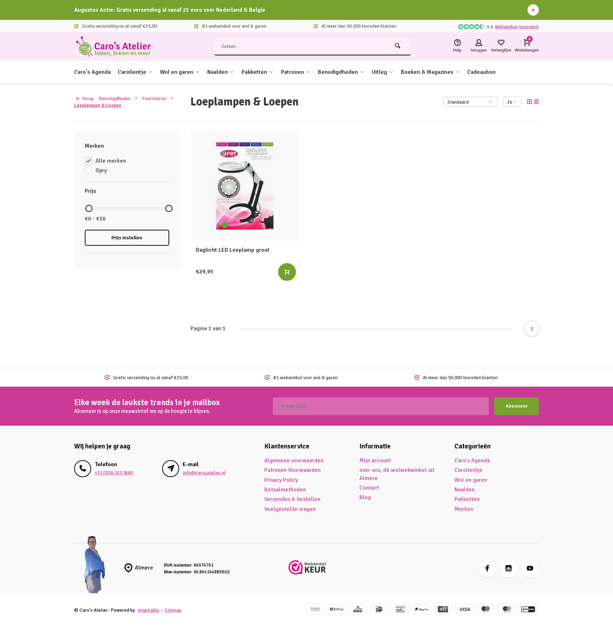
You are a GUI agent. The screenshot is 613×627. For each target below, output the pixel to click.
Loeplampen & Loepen (97, 105)
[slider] (88, 208)
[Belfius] (337, 610)
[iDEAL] (379, 610)
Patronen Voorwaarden (292, 470)
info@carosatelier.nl (204, 473)
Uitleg (379, 72)
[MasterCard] (507, 610)
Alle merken (110, 160)
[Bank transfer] (315, 610)
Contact (369, 487)
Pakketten (254, 72)
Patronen (292, 72)
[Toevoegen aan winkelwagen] (287, 272)
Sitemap (173, 610)
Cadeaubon (481, 72)
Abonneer (517, 406)
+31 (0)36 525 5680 (114, 473)
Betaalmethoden (285, 489)
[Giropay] (528, 610)
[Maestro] (486, 610)
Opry (101, 170)
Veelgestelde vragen (290, 509)
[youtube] (530, 568)
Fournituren (154, 99)
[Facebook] (487, 568)
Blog (365, 497)
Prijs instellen (126, 238)
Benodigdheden (338, 72)
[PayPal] (422, 610)
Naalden (217, 72)
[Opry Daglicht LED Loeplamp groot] (245, 186)
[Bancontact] (400, 610)
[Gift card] (443, 610)
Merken (463, 509)
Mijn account (375, 460)
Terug (87, 99)
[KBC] (358, 610)
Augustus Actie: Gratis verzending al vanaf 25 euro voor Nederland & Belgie (169, 9)
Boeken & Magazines (427, 72)
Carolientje (132, 72)
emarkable (148, 610)
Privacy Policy (281, 480)
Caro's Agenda (92, 72)
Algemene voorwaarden (294, 460)
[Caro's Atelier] (116, 46)
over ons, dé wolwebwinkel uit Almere (397, 474)
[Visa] (464, 610)
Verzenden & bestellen (292, 499)
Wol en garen (176, 72)
